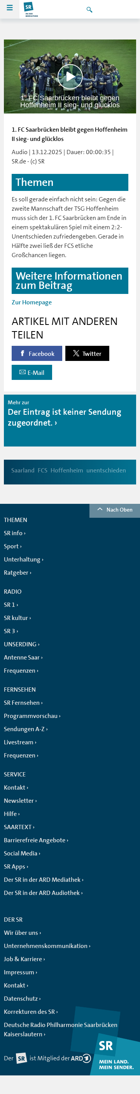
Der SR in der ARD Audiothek (42, 893)
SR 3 (9, 631)
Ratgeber (16, 573)
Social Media (20, 853)
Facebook (41, 354)
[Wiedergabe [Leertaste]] (70, 76)
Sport (11, 546)
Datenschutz (21, 999)
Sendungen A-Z (24, 729)
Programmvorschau (31, 716)
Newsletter (19, 801)
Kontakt (14, 788)
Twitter (91, 354)
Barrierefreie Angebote (34, 840)
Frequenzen (19, 671)
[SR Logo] (31, 9)
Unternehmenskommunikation (46, 946)
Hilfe (10, 814)
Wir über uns (21, 933)
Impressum (19, 972)
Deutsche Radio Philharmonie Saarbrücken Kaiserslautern (60, 1029)
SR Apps (14, 867)
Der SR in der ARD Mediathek (42, 880)
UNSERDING (20, 644)
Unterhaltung (22, 559)
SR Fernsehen (22, 703)
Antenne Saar (22, 657)
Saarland (23, 470)
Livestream (18, 742)
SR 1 (9, 605)
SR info (13, 533)
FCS (42, 470)
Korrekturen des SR (29, 1012)
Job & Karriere (23, 959)
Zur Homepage (32, 302)
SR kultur (16, 618)
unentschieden (106, 470)
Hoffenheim (67, 470)
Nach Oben (120, 509)
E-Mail (36, 373)
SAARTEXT (18, 827)
